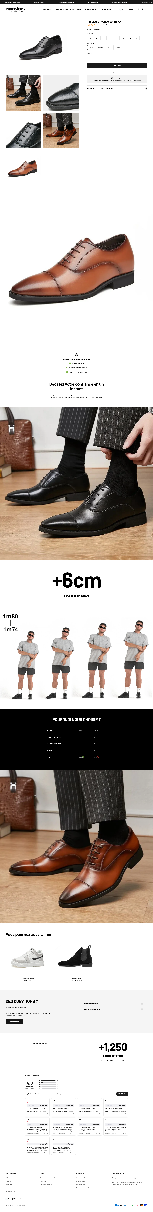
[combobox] (61, 1094)
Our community (44, 1188)
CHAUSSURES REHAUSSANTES (64, 9)
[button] (101, 25)
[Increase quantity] (98, 57)
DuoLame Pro (46, 9)
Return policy (80, 1184)
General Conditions (82, 1178)
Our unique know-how (46, 1184)
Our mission (43, 1181)
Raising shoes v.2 (28, 978)
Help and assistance (91, 9)
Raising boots (76, 978)
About (79, 9)
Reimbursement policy (83, 1188)
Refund (8, 1188)
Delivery (8, 1181)
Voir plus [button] (44, 1111)
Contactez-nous (14, 1021)
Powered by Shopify (20, 1205)
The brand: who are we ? (47, 1178)
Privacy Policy (80, 1181)
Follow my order (106, 9)
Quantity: (90, 53)
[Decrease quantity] (90, 57)
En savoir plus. (138, 80)
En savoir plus (127, 72)
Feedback (9, 1184)
